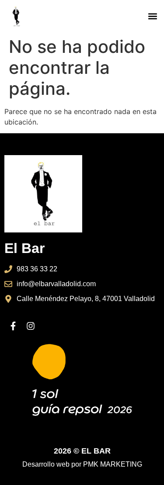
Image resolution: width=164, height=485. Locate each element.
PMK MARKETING (112, 464)
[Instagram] (30, 326)
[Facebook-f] (13, 326)
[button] (152, 16)
